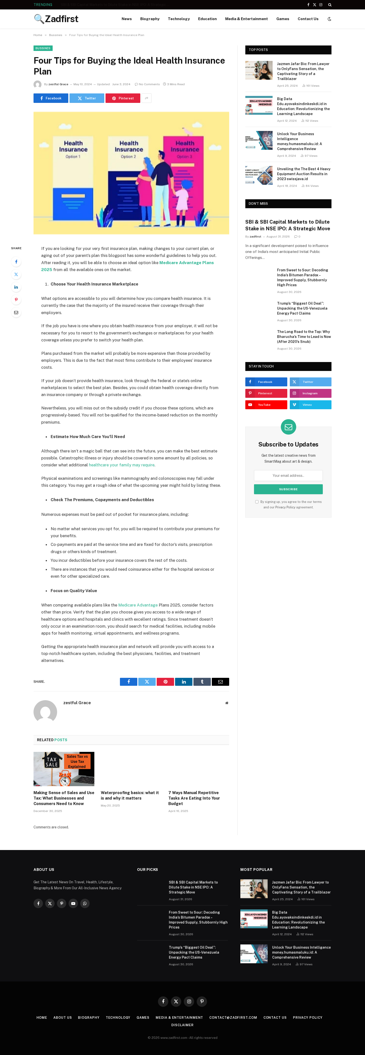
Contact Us (308, 19)
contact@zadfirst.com (233, 1017)
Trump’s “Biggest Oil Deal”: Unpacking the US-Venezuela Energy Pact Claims (302, 308)
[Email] (16, 312)
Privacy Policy (285, 507)
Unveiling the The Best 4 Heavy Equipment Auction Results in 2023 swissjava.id (303, 174)
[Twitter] (16, 274)
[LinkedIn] (16, 287)
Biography (149, 19)
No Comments (149, 84)
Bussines (43, 48)
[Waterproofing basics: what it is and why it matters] (131, 769)
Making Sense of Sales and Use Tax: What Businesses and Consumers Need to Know (64, 798)
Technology (179, 19)
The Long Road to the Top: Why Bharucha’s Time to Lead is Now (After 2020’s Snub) (304, 337)
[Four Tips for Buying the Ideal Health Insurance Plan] (131, 173)
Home (41, 1017)
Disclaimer (182, 1025)
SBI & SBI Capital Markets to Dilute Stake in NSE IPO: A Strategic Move (287, 225)
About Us (62, 1017)
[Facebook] (16, 262)
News (127, 19)
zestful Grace (58, 84)
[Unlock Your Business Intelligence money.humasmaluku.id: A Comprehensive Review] (259, 140)
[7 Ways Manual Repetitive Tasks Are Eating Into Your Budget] (198, 769)
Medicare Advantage (138, 605)
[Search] (329, 4)
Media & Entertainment (246, 19)
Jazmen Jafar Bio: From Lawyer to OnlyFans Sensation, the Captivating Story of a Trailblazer (303, 71)
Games (282, 19)
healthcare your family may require (121, 464)
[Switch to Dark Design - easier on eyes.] (329, 19)
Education (207, 19)
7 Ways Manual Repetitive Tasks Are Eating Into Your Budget (194, 798)
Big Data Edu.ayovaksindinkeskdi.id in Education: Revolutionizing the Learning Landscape (303, 106)
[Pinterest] (16, 300)
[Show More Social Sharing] (146, 98)
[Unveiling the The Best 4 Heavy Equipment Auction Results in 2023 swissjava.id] (259, 175)
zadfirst (255, 236)
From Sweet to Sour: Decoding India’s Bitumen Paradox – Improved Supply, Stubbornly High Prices (117, 5)
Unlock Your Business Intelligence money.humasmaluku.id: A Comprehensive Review (299, 141)
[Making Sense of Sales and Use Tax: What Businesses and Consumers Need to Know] (64, 769)
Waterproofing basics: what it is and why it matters (130, 795)
